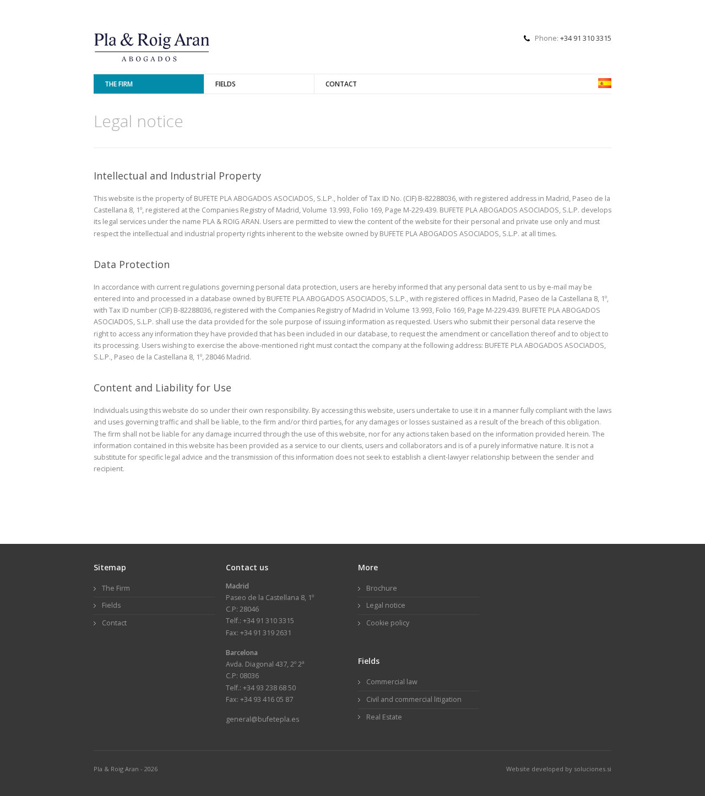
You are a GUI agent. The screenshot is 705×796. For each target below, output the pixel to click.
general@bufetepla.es (262, 719)
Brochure (381, 588)
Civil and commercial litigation (414, 699)
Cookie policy (387, 623)
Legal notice (385, 605)
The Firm (119, 84)
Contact (341, 84)
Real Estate (384, 717)
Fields (225, 84)
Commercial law (391, 681)
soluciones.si (591, 769)
